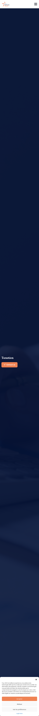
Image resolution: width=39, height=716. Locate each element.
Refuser (19, 704)
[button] (36, 679)
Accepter (19, 699)
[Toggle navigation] (36, 4)
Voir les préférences (19, 709)
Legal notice (19, 713)
